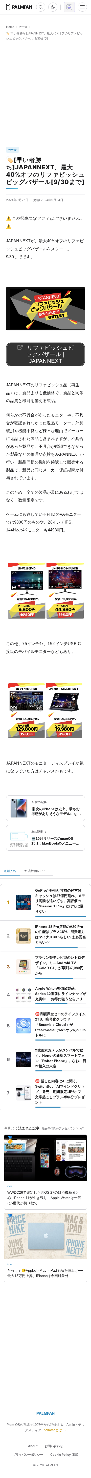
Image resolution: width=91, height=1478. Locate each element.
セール (23, 27)
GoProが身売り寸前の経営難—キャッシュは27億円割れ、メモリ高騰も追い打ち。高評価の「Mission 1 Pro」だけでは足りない (60, 901)
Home (10, 27)
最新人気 (10, 871)
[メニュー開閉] (82, 7)
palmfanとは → (55, 1430)
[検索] (40, 7)
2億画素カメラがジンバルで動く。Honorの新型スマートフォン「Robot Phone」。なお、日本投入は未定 (60, 1058)
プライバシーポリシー (28, 1454)
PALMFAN (45, 1413)
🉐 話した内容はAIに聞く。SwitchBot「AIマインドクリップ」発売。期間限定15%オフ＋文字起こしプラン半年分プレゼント (60, 1091)
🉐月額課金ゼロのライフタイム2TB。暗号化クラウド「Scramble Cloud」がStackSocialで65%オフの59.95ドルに (60, 1024)
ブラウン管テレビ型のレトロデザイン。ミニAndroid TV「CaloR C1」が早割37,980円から (60, 965)
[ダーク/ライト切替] (52, 7)
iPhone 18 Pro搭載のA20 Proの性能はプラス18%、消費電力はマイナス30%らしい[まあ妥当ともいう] (60, 935)
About (33, 1446)
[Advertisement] (45, 93)
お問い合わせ (54, 1446)
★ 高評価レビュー (36, 871)
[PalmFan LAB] (69, 7)
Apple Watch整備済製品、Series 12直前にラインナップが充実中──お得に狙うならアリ (60, 993)
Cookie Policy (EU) (64, 1454)
